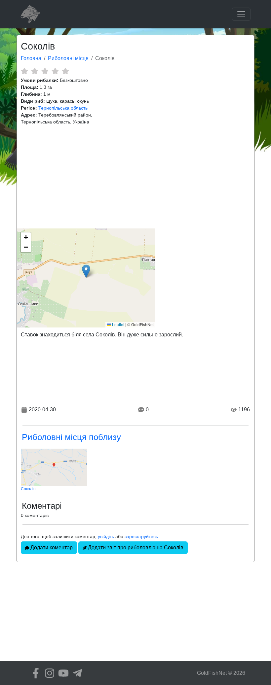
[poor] (34, 71)
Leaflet (117, 324)
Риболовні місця (68, 58)
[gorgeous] (65, 71)
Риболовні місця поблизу (71, 437)
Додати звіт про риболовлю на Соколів (135, 547)
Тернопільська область (63, 108)
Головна (31, 58)
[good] (55, 71)
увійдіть (106, 536)
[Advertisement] (135, 177)
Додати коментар (51, 547)
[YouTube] (62, 673)
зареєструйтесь (141, 536)
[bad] (24, 71)
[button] (86, 271)
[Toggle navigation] (241, 14)
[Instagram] (48, 673)
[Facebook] (34, 673)
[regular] (44, 71)
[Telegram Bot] (76, 673)
